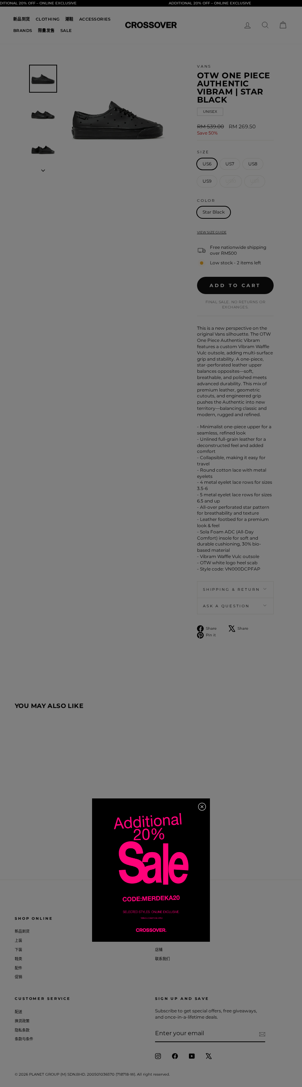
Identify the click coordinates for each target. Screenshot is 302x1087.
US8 (252, 164)
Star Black (214, 212)
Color (206, 201)
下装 (18, 949)
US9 (207, 181)
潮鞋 (69, 19)
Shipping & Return (231, 589)
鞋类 (18, 959)
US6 (207, 164)
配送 (18, 1011)
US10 (230, 181)
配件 (18, 968)
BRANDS (22, 30)
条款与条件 (24, 1039)
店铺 (158, 949)
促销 (18, 977)
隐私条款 (22, 1030)
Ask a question (226, 606)
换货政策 (22, 1021)
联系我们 (162, 959)
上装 (18, 940)
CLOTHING (48, 19)
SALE (66, 30)
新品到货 (21, 19)
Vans (204, 66)
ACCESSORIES (95, 19)
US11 (254, 181)
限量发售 (46, 30)
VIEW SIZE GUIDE (211, 232)
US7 (229, 164)
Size (203, 152)
